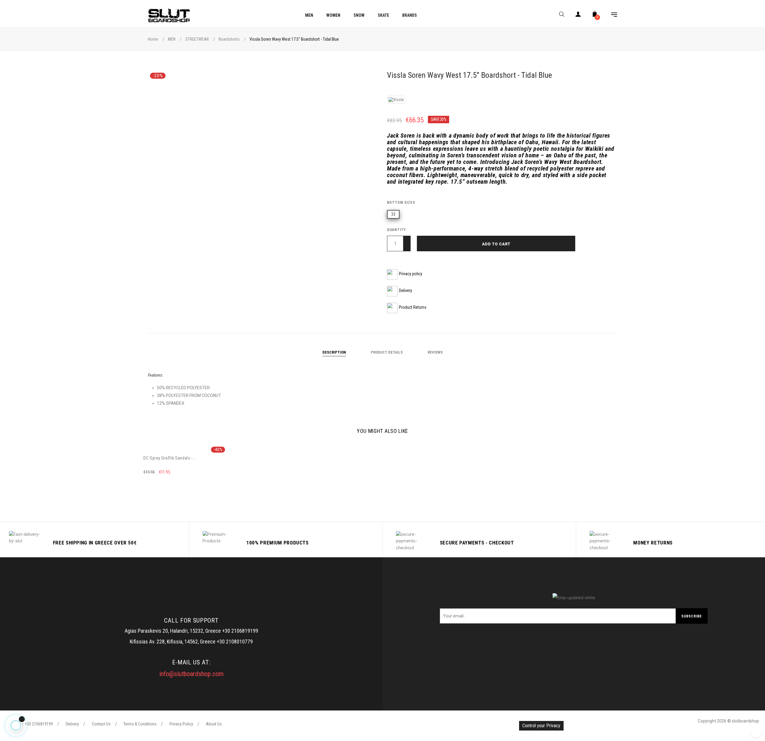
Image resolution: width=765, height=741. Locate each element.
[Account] (578, 15)
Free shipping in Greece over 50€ (95, 543)
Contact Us (101, 724)
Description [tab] (334, 352)
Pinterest (409, 87)
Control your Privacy (541, 725)
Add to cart (496, 244)
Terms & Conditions (140, 724)
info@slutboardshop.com (191, 674)
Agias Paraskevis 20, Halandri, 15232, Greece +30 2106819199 (191, 631)
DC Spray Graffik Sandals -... (169, 458)
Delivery (72, 724)
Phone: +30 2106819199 (32, 724)
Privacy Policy (181, 724)
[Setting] (611, 15)
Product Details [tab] (387, 352)
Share (389, 87)
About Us (214, 724)
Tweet (399, 87)
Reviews (435, 352)
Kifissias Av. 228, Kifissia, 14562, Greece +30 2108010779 (191, 641)
